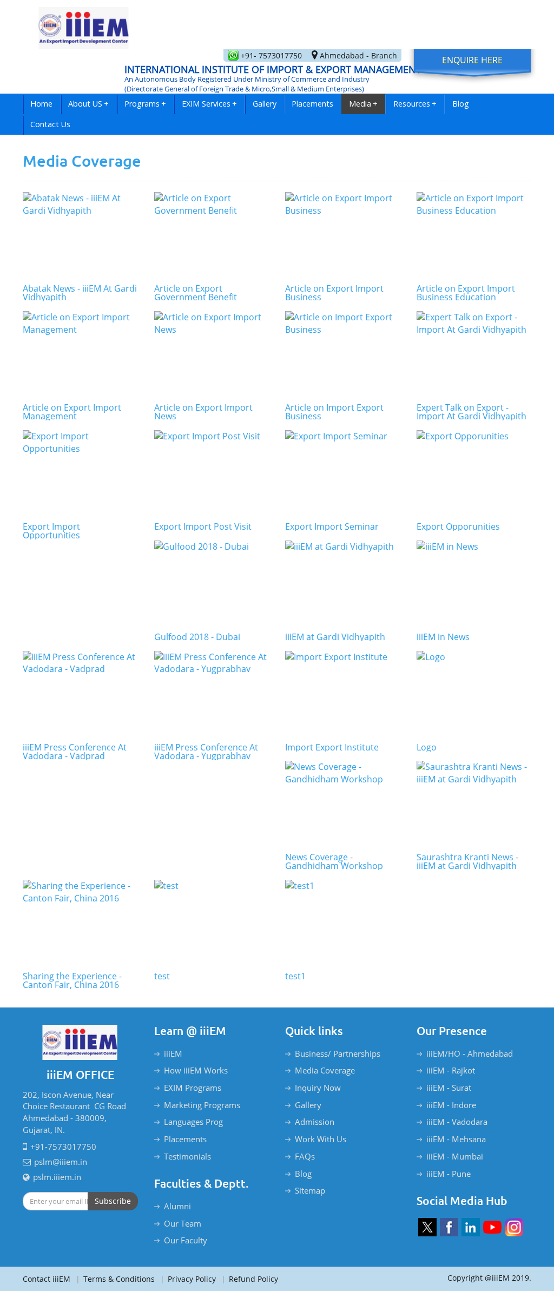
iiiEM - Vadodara (456, 1121)
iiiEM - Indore (451, 1104)
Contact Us (50, 124)
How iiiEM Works (196, 1070)
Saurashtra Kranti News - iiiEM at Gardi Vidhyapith (467, 861)
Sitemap (310, 1190)
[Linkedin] (470, 1227)
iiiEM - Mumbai (454, 1156)
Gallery (264, 103)
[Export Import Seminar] (342, 473)
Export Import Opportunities (51, 530)
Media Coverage (325, 1070)
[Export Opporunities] (474, 473)
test (162, 976)
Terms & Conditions (115, 1279)
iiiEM (173, 1053)
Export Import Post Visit (203, 526)
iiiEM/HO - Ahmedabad (469, 1053)
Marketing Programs (202, 1104)
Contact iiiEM (46, 1279)
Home (41, 103)
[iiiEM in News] (474, 584)
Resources (415, 103)
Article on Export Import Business (334, 292)
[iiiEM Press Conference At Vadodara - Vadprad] (80, 694)
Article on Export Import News (203, 411)
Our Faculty (185, 1240)
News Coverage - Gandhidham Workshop (334, 861)
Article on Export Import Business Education (466, 292)
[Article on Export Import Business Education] (474, 235)
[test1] (342, 923)
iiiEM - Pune (448, 1173)
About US (88, 103)
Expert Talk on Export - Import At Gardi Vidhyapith (471, 411)
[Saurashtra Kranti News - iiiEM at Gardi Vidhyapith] (474, 804)
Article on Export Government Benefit (195, 292)
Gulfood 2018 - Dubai (197, 637)
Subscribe (113, 1201)
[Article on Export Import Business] (342, 235)
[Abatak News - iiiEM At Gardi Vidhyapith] (80, 235)
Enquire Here (472, 60)
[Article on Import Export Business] (342, 354)
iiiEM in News (443, 637)
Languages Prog (193, 1121)
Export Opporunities (458, 526)
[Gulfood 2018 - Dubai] (211, 584)
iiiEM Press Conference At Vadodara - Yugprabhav (206, 751)
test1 (295, 976)
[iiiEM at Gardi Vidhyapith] (342, 584)
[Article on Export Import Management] (80, 354)
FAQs (305, 1156)
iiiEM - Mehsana (456, 1139)
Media (363, 103)
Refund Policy (249, 1279)
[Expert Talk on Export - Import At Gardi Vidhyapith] (474, 354)
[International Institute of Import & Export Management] (84, 24)
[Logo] (474, 694)
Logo (427, 747)
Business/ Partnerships (337, 1053)
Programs (145, 103)
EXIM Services (209, 103)
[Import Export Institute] (342, 694)
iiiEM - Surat (448, 1087)
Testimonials (187, 1156)
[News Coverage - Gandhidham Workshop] (342, 804)
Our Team (182, 1223)
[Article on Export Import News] (211, 354)
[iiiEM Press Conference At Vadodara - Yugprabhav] (211, 694)
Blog (460, 103)
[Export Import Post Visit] (211, 473)
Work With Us (320, 1139)
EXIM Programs (192, 1087)
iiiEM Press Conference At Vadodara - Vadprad (75, 751)
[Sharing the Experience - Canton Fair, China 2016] (80, 923)
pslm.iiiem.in (57, 1176)
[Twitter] (427, 1227)
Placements (312, 103)
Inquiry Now (318, 1087)
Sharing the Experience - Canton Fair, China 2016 (72, 980)
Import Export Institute (332, 747)
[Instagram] (514, 1227)
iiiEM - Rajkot (450, 1070)
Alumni (177, 1206)
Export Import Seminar (332, 526)
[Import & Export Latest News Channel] (492, 1227)
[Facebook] (449, 1227)
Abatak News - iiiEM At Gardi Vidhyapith (80, 292)
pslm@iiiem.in (60, 1161)
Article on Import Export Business (334, 411)
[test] (211, 923)
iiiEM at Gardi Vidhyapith (335, 637)
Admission (314, 1121)
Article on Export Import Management (72, 411)
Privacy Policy (188, 1279)
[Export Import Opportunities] (80, 473)
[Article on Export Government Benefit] (211, 235)
